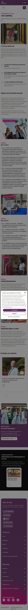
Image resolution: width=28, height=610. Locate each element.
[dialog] (14, 305)
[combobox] (25, 292)
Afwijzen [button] (14, 313)
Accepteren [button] (14, 310)
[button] (14, 317)
